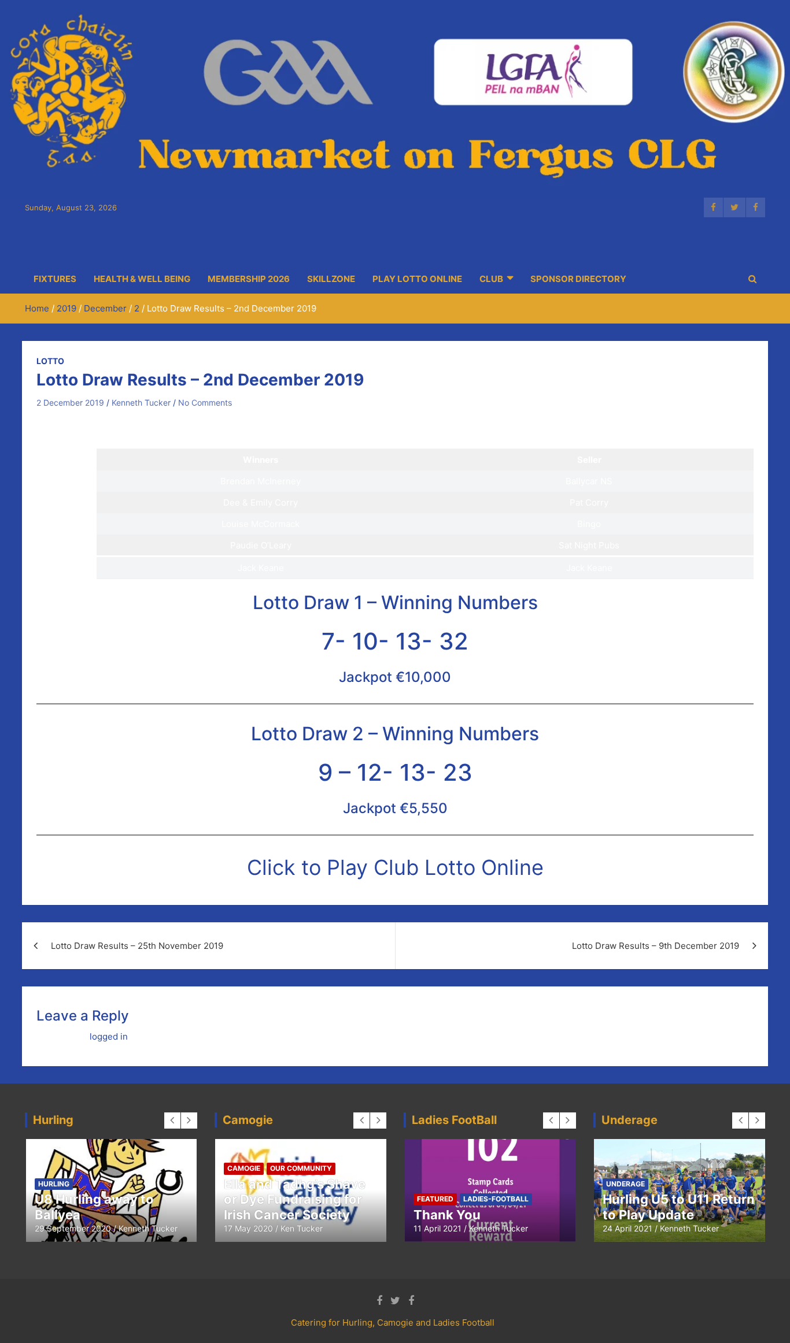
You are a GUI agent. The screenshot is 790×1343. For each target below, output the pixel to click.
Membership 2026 (249, 278)
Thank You (447, 1214)
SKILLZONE (331, 278)
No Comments (205, 402)
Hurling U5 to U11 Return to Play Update (679, 1207)
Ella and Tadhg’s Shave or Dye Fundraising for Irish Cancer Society (295, 1199)
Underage (625, 1183)
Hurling (53, 1183)
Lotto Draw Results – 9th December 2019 (655, 945)
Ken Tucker (301, 1228)
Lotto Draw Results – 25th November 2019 (137, 945)
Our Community (301, 1168)
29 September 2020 (73, 1228)
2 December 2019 (70, 402)
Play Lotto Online (417, 278)
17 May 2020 (248, 1228)
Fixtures (55, 278)
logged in (109, 1036)
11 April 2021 (438, 1228)
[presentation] (172, 1120)
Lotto (50, 361)
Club (491, 278)
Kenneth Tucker (141, 402)
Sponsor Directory (578, 278)
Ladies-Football (496, 1198)
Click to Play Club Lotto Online (395, 867)
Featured (435, 1198)
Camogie (243, 1168)
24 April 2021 (627, 1228)
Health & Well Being (142, 278)
